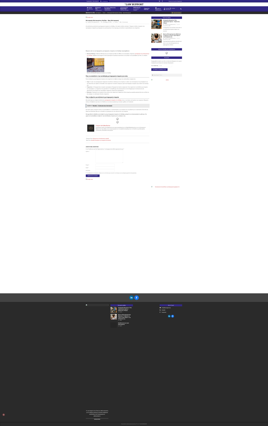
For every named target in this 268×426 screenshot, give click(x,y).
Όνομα (87, 164)
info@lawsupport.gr (166, 307)
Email (87, 167)
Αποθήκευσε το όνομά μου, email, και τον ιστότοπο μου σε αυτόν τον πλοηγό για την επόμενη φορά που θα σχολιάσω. (112, 172)
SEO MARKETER (143, 423)
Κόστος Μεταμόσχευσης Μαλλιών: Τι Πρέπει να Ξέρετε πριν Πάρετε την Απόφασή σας (172, 35)
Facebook (164, 312)
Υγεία (120, 320)
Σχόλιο (87, 151)
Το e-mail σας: (155, 65)
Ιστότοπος (88, 170)
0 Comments (125, 22)
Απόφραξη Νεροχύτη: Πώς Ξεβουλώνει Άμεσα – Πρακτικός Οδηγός (171, 22)
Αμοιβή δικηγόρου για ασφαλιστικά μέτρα (101, 140)
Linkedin (163, 310)
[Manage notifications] (4, 415)
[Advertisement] (117, 39)
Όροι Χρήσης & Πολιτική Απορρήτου (128, 423)
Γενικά (116, 22)
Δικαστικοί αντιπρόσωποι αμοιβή (101, 138)
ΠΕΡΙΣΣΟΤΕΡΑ (97, 419)
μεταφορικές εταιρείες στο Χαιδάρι (113, 100)
